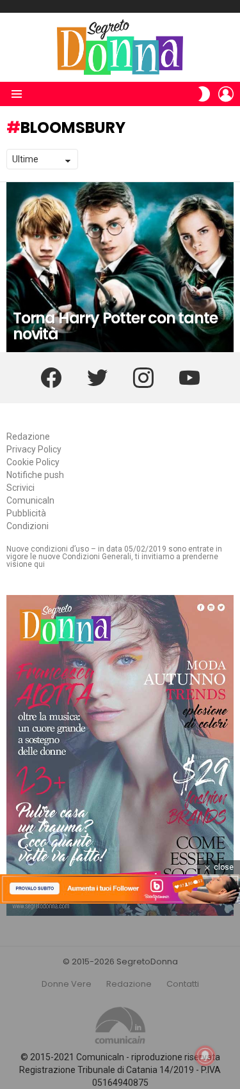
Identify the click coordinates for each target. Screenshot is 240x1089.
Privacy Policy (33, 449)
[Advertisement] (120, 996)
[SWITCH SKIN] (204, 94)
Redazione (28, 436)
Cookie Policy (33, 462)
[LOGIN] (226, 94)
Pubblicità (26, 513)
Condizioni (27, 526)
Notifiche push (35, 475)
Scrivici (20, 488)
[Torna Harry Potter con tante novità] (120, 267)
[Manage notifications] (205, 1056)
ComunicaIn (30, 500)
